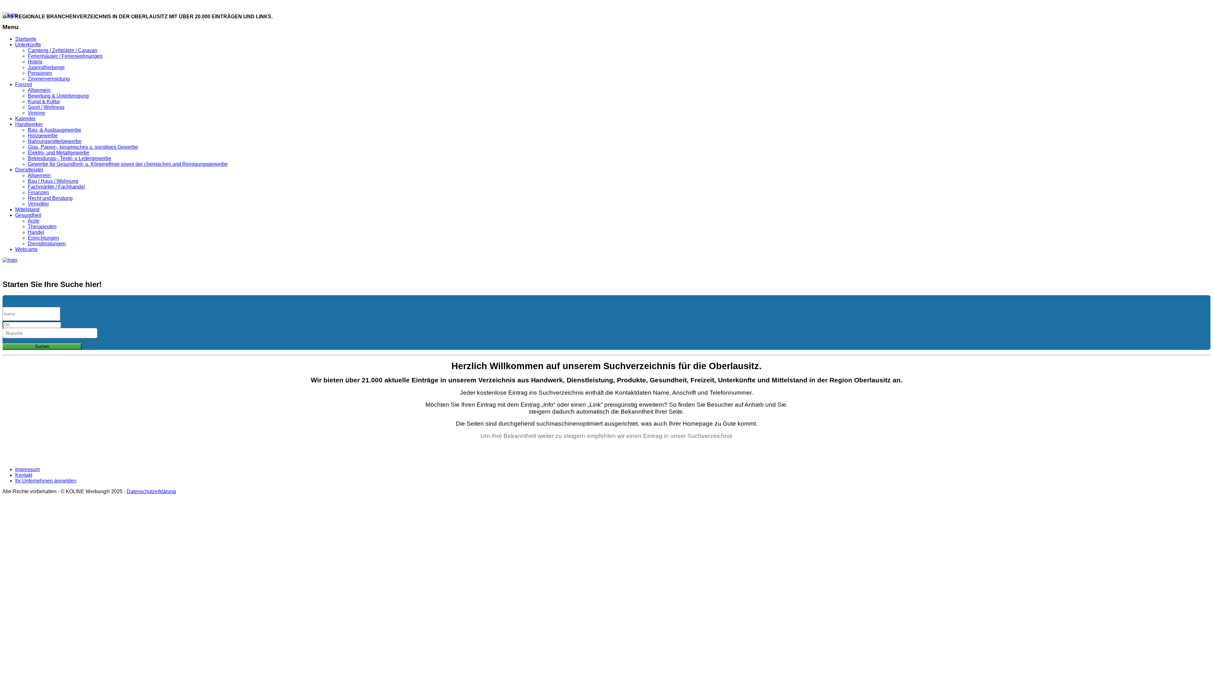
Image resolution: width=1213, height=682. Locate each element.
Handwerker (29, 124)
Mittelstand (27, 209)
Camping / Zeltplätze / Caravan (62, 50)
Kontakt (101, 6)
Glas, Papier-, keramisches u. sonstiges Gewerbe (83, 147)
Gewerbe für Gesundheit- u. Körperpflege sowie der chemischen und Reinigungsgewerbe (128, 164)
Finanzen (38, 192)
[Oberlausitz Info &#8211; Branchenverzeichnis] (10, 14)
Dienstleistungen (47, 243)
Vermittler (38, 203)
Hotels (35, 61)
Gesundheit (28, 215)
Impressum (27, 469)
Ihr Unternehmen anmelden (43, 6)
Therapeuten (42, 226)
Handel (36, 232)
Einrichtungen (43, 238)
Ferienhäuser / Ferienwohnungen (65, 56)
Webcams (26, 249)
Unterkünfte (28, 44)
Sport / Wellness (46, 107)
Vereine (36, 113)
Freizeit (23, 84)
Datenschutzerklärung (151, 491)
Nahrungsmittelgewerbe (54, 141)
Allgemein (39, 90)
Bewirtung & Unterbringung (58, 96)
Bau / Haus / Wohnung (53, 181)
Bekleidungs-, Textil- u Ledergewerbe (69, 158)
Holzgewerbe (43, 135)
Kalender (25, 118)
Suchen (42, 346)
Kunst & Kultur (44, 101)
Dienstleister (29, 169)
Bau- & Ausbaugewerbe (54, 130)
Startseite (25, 39)
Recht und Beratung (50, 198)
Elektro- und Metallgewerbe (58, 152)
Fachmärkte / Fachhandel (56, 186)
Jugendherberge (46, 67)
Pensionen (40, 73)
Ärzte (33, 221)
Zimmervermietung (49, 78)
